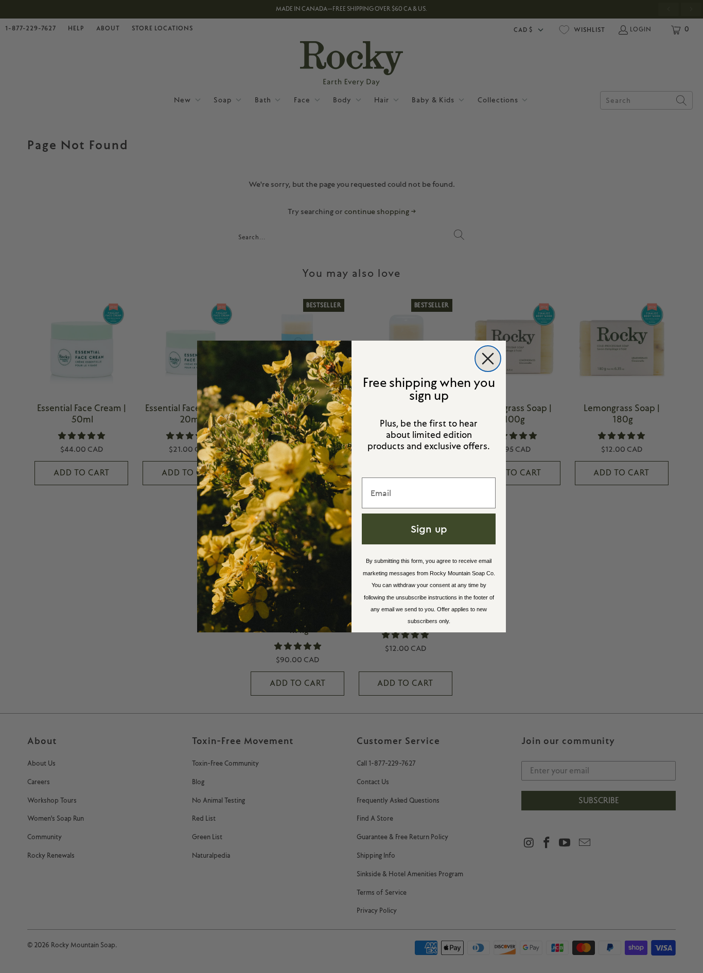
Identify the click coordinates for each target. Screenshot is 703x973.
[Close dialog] (488, 358)
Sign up (429, 528)
